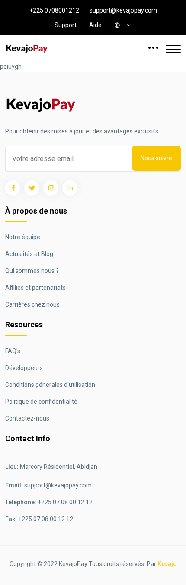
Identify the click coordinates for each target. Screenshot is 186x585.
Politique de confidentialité (41, 401)
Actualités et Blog (29, 253)
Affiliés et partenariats (35, 287)
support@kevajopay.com (123, 10)
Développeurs (24, 367)
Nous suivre (156, 158)
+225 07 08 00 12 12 (65, 502)
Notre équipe (22, 237)
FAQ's (12, 351)
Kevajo (167, 563)
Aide (95, 25)
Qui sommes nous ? (32, 270)
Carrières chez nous (32, 304)
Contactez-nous (27, 418)
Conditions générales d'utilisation (50, 384)
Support (66, 25)
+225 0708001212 (54, 10)
